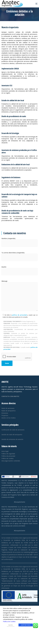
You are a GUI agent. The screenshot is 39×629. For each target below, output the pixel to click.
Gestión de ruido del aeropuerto (12, 434)
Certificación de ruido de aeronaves (13, 430)
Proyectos (5, 415)
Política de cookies (8, 458)
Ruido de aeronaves (8, 408)
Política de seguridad (8, 454)
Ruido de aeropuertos (9, 411)
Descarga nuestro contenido (11, 461)
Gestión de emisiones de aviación (12, 439)
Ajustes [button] (10, 625)
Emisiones (5, 413)
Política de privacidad (8, 456)
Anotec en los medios (9, 418)
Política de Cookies (9, 621)
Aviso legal (5, 451)
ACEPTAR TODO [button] (25, 625)
